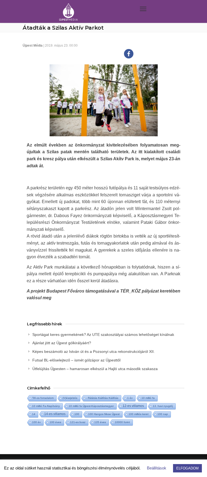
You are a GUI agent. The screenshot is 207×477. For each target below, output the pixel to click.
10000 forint (122, 422)
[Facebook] (128, 53)
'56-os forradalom (43, 397)
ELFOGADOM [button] (187, 468)
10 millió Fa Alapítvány (46, 406)
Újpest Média (33, 45)
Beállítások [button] (156, 468)
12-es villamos (133, 406)
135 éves (100, 422)
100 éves (55, 422)
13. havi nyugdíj (163, 406)
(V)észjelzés (70, 397)
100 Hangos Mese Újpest (104, 414)
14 (33, 414)
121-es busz (77, 422)
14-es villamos (54, 414)
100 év (36, 422)
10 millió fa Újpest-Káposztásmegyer (91, 406)
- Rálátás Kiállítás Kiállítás (102, 397)
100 (76, 414)
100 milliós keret (139, 414)
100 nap (162, 414)
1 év (130, 397)
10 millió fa (148, 397)
